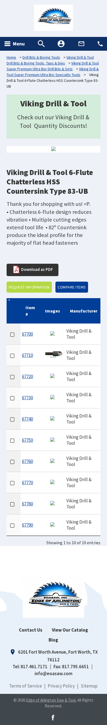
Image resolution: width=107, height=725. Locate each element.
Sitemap (89, 686)
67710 (27, 355)
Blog (53, 640)
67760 (27, 461)
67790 (27, 525)
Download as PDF (36, 269)
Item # (30, 311)
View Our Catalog (70, 630)
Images (52, 311)
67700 (27, 334)
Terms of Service (25, 686)
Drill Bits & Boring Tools (41, 57)
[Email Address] (81, 43)
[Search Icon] (41, 43)
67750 (27, 440)
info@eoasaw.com (53, 673)
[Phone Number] (100, 43)
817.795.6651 (75, 667)
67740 (27, 419)
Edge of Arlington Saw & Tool (50, 700)
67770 (27, 482)
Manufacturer (83, 311)
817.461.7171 (34, 667)
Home (11, 57)
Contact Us (30, 630)
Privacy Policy (61, 686)
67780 (27, 504)
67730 (27, 398)
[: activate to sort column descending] (14, 311)
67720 (27, 376)
